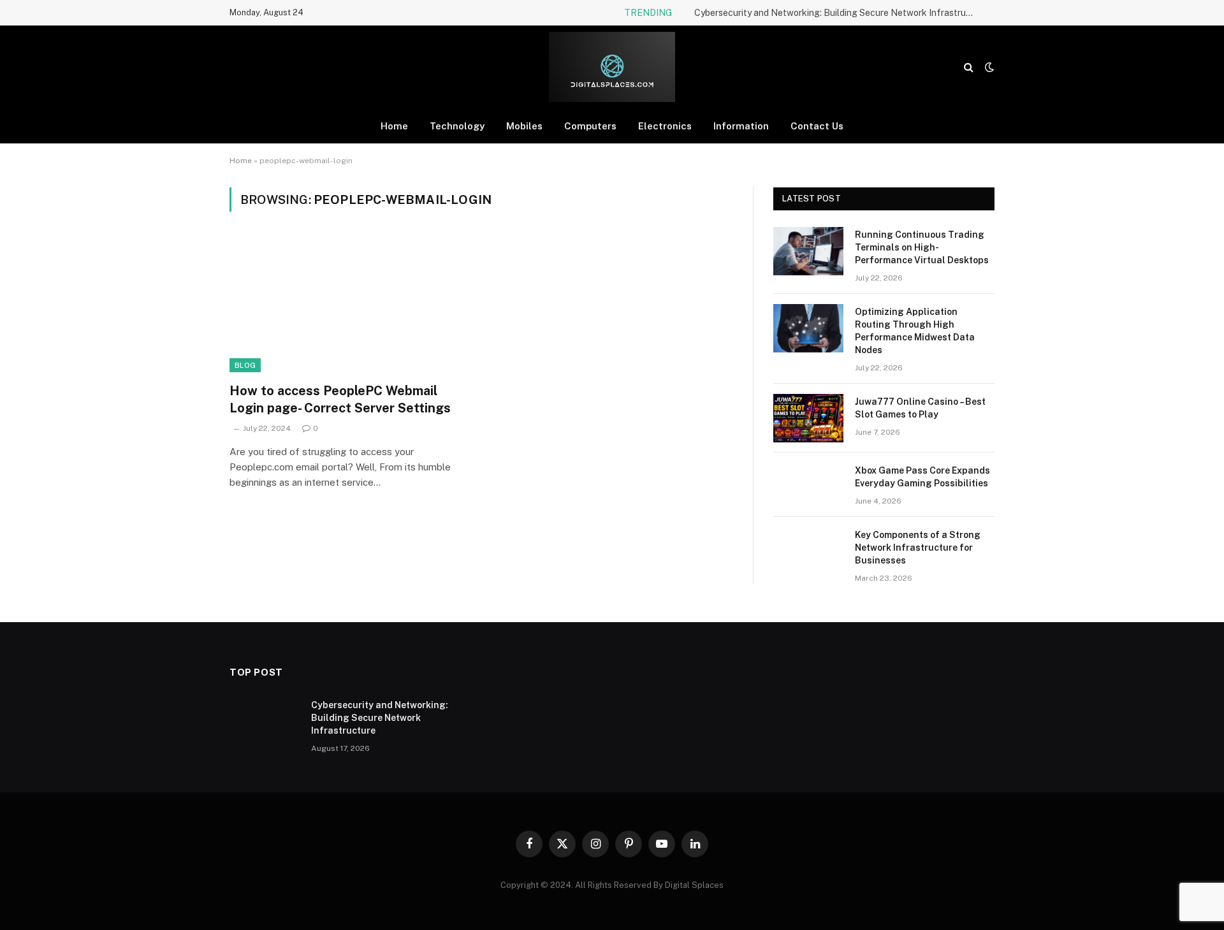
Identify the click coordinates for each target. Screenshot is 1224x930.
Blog (245, 365)
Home (394, 125)
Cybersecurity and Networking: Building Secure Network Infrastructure (837, 13)
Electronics (665, 125)
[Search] (968, 67)
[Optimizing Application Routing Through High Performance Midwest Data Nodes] (808, 328)
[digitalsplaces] (612, 66)
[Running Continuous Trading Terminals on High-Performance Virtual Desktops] (808, 251)
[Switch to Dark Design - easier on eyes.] (988, 67)
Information (741, 125)
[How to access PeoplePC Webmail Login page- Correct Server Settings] (349, 304)
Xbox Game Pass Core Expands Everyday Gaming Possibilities (922, 476)
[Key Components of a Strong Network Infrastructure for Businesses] (808, 551)
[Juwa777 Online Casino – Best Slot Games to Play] (808, 418)
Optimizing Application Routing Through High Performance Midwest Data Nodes (915, 331)
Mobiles (524, 125)
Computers (590, 125)
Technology (457, 125)
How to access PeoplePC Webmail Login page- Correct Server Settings (340, 399)
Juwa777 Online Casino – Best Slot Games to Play (920, 407)
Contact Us (816, 125)
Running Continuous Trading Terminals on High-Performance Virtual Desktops (922, 247)
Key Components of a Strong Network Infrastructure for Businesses (917, 547)
